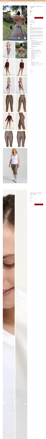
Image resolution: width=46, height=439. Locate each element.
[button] (4, 403)
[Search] (43, 3)
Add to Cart (38, 204)
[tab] (31, 24)
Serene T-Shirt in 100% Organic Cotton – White (36, 194)
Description (31, 24)
